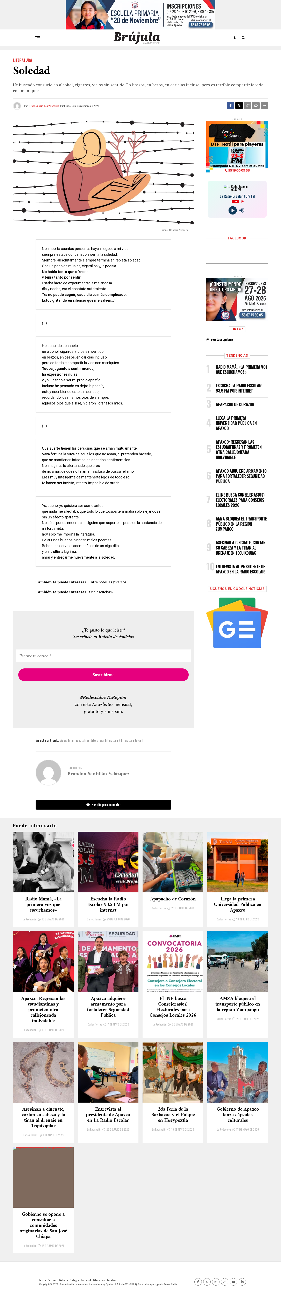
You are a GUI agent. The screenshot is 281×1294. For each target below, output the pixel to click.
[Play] (232, 210)
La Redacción (29, 919)
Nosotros (111, 1280)
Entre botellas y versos (107, 581)
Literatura (97, 740)
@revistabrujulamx (219, 339)
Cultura (52, 1280)
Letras (85, 740)
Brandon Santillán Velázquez (44, 106)
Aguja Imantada (70, 740)
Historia (63, 1280)
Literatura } (112, 740)
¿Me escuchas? (101, 591)
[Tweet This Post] (239, 105)
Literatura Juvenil (132, 740)
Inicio (42, 1280)
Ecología (74, 1280)
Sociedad (86, 1280)
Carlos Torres (94, 919)
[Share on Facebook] (230, 105)
